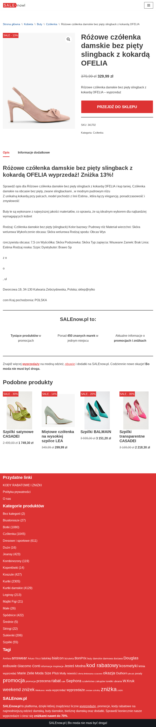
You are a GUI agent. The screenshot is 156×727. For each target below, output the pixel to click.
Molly (63, 673)
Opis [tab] (6, 152)
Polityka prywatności (17, 491)
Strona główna (11, 24)
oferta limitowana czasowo (90, 673)
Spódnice (9, 615)
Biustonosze (11, 520)
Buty (39, 24)
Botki (6, 527)
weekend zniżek (19, 689)
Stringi (7, 628)
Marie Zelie (25, 673)
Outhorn (121, 673)
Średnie (8, 621)
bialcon (58, 658)
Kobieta (28, 24)
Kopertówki (10, 567)
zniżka (109, 689)
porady (138, 673)
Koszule (8, 574)
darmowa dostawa (113, 658)
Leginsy (8, 594)
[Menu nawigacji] (148, 5)
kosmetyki (128, 666)
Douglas (130, 658)
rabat (56, 680)
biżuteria (69, 658)
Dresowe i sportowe (16, 540)
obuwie (70, 364)
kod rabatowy (102, 665)
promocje (31, 681)
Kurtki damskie (13, 588)
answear (19, 658)
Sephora (73, 681)
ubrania (118, 681)
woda (48, 690)
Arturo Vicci (34, 658)
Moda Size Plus (47, 673)
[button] (68, 39)
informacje (46, 666)
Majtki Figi (10, 601)
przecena (44, 681)
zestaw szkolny (93, 690)
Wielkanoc (40, 690)
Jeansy (8, 554)
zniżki (120, 690)
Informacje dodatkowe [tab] (34, 152)
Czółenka (51, 24)
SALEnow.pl (57, 723)
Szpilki (7, 642)
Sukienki (9, 635)
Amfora (7, 658)
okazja (109, 673)
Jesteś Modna (75, 666)
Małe (6, 608)
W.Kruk (129, 681)
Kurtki (7, 581)
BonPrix (81, 658)
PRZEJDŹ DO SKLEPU (117, 107)
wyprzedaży (31, 364)
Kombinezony (12, 561)
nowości (72, 673)
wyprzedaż (59, 690)
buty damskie (94, 658)
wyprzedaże (76, 690)
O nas (7, 498)
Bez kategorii (12, 513)
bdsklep (46, 658)
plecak (131, 673)
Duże (6, 547)
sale (63, 681)
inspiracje (58, 666)
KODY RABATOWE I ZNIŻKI (22, 485)
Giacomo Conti (29, 666)
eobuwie (10, 666)
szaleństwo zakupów (93, 681)
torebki (109, 681)
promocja (14, 680)
